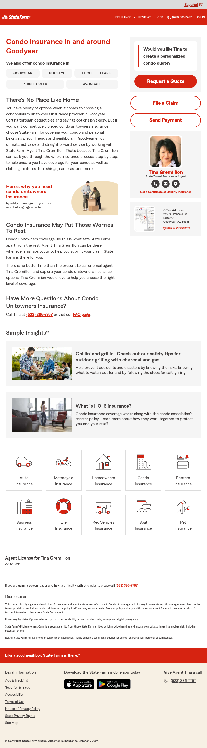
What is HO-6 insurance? (103, 406)
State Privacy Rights (20, 716)
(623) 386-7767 (182, 17)
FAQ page (81, 314)
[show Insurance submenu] (133, 17)
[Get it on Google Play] (114, 684)
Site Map (11, 723)
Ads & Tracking (16, 680)
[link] (16, 17)
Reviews (144, 17)
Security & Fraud (17, 687)
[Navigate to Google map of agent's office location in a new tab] (176, 184)
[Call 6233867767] (155, 184)
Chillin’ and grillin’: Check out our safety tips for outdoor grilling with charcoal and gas (128, 357)
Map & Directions (178, 227)
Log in (200, 17)
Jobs (159, 17)
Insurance (123, 17)
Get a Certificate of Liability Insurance (165, 192)
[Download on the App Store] (79, 684)
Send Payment (165, 120)
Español (191, 5)
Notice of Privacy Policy (22, 709)
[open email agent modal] (166, 184)
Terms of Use (14, 702)
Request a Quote (165, 81)
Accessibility (14, 694)
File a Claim (166, 103)
